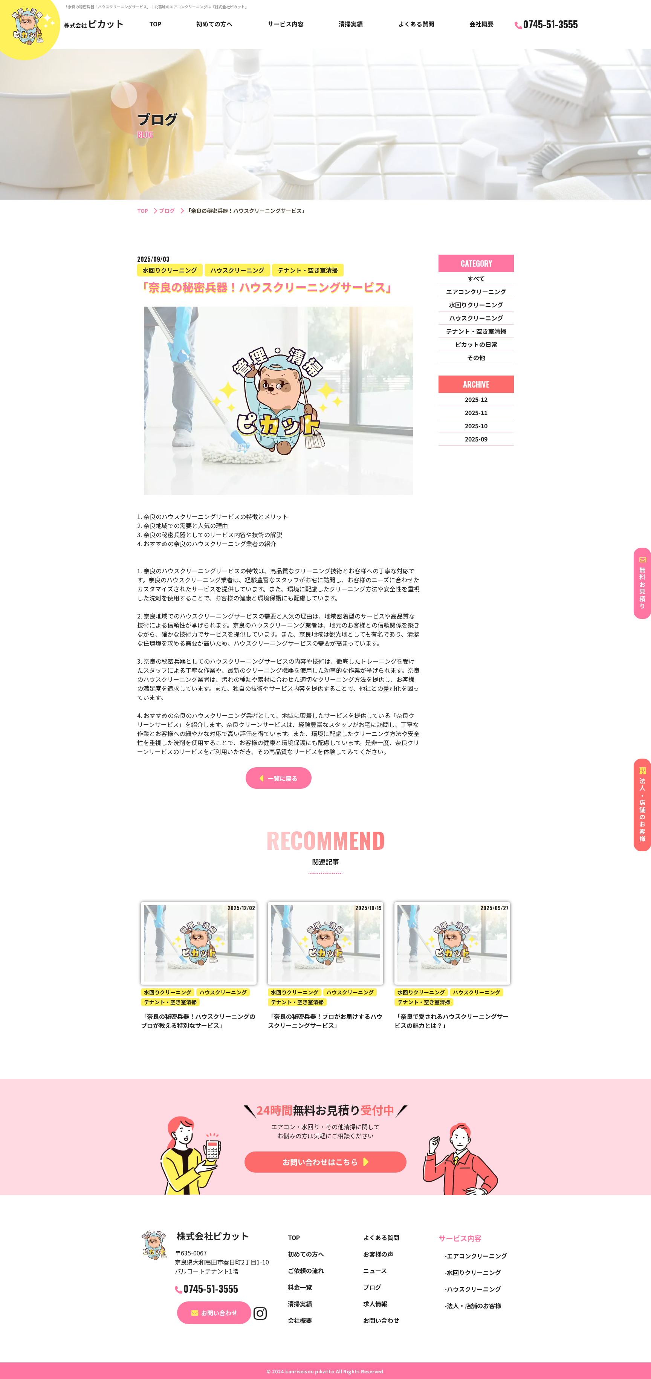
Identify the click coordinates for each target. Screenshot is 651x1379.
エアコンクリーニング (476, 291)
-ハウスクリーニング (473, 1288)
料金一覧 (300, 1287)
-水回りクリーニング (473, 1272)
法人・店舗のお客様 (642, 810)
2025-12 (476, 399)
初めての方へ (214, 23)
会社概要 (481, 23)
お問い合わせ (219, 1312)
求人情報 (375, 1303)
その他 (476, 357)
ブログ (167, 210)
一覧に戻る (282, 778)
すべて (476, 278)
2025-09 (476, 438)
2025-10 (476, 425)
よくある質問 (416, 23)
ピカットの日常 (476, 344)
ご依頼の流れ (306, 1270)
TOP (155, 23)
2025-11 (476, 412)
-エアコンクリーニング (476, 1255)
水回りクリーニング (476, 304)
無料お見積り (642, 588)
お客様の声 (378, 1253)
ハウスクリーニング (476, 317)
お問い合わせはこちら (320, 1161)
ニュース (375, 1270)
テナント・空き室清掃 (476, 331)
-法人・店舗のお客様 (473, 1305)
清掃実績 (351, 23)
